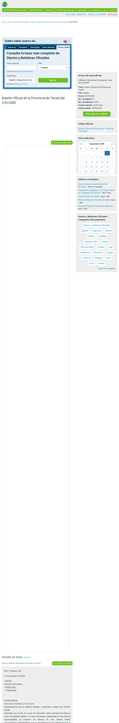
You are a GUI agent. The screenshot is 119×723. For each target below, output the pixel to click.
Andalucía (85, 252)
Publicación (11, 76)
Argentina (96, 230)
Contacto (112, 10)
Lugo (110, 247)
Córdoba (102, 236)
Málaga (98, 258)
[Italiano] (116, 14)
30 (107, 171)
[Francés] (111, 14)
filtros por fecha (21, 84)
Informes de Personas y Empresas (15, 10)
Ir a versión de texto (61, 142)
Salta (108, 258)
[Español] (109, 14)
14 (97, 162)
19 (86, 167)
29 (102, 171)
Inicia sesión (70, 14)
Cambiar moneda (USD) (97, 14)
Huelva (101, 263)
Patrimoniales (81, 10)
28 (97, 171)
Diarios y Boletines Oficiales (18, 22)
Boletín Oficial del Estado (88, 196)
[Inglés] (113, 14)
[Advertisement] (59, 30)
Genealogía (50, 10)
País (104, 10)
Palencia (87, 258)
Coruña (109, 252)
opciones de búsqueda (24, 71)
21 (97, 167)
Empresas (12, 47)
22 (102, 167)
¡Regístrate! (81, 14)
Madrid (105, 241)
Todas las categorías (106, 268)
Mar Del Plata (87, 247)
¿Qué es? (27, 657)
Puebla (91, 236)
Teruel (33, 22)
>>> (112, 144)
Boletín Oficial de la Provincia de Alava (94, 200)
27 (91, 171)
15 (102, 162)
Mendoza (98, 252)
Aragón (101, 247)
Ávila (91, 263)
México (108, 230)
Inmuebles (23, 47)
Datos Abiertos (95, 10)
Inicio (4, 22)
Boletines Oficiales (36, 10)
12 (86, 162)
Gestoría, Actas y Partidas (65, 10)
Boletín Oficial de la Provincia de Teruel (52, 22)
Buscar (53, 80)
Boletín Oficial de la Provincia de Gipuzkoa (95, 206)
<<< (81, 144)
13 (91, 162)
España (84, 230)
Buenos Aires (91, 241)
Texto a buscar (13, 63)
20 (91, 167)
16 (107, 162)
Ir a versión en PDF (62, 663)
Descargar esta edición (97, 114)
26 (86, 171)
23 (107, 167)
